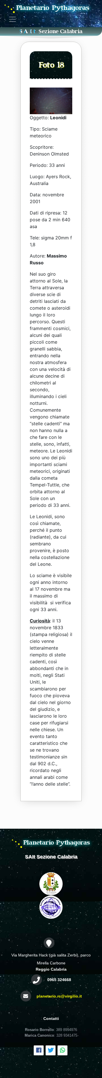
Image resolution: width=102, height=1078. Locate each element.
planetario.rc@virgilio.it (59, 996)
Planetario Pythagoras (53, 7)
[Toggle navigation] (12, 19)
